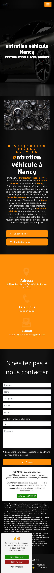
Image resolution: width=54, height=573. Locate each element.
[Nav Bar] (47, 4)
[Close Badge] (39, 565)
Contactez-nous (22, 242)
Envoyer (30, 462)
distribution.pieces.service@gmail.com (27, 334)
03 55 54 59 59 (27, 311)
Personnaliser (16, 567)
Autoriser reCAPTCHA (27, 496)
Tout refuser (16, 562)
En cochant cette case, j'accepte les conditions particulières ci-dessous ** (27, 453)
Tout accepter (16, 557)
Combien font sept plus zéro (16, 419)
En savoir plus (21, 233)
